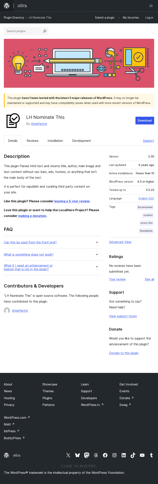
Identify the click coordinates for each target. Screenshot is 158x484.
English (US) (146, 198)
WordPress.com (17, 417)
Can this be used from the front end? (30, 242)
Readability (146, 230)
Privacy (9, 405)
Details (13, 141)
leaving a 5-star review (71, 201)
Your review (117, 279)
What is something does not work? (29, 254)
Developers (89, 398)
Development (81, 141)
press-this (147, 222)
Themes (48, 391)
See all (149, 279)
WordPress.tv (92, 405)
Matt (9, 424)
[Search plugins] (45, 31)
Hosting (9, 398)
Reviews (33, 141)
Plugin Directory (14, 17)
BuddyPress (14, 438)
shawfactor (39, 124)
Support (148, 141)
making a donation (32, 216)
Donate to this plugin (124, 353)
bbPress (11, 431)
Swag (125, 405)
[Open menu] (152, 6)
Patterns (48, 405)
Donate (126, 398)
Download (145, 120)
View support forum (123, 316)
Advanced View (120, 242)
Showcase (49, 384)
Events (124, 391)
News (8, 391)
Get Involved (128, 384)
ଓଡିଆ (16, 455)
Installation (55, 141)
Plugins (47, 398)
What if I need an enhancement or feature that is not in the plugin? (28, 267)
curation (148, 215)
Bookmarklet (145, 207)
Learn (85, 384)
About (8, 384)
